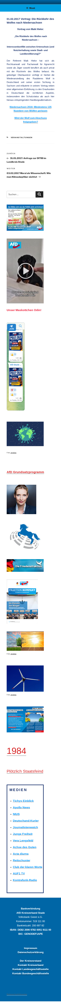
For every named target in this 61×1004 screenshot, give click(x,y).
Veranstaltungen (22, 137)
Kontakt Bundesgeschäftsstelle (30, 973)
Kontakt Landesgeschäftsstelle (30, 969)
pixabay (13, 453)
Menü (32, 8)
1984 (16, 751)
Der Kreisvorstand (30, 960)
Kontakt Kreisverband (30, 965)
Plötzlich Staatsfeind (25, 771)
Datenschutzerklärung (31, 952)
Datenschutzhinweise (17, 994)
